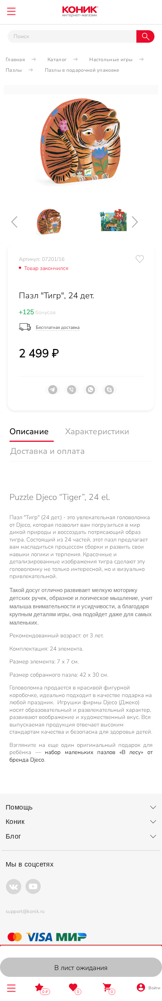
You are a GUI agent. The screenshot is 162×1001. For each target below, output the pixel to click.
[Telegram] (52, 392)
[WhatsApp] (90, 392)
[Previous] (20, 222)
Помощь (19, 807)
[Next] (141, 222)
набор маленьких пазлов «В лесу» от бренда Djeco (81, 755)
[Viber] (71, 392)
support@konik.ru (25, 911)
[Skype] (109, 392)
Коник (15, 821)
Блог (13, 836)
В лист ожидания (81, 967)
